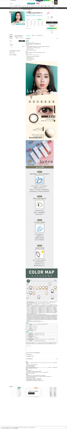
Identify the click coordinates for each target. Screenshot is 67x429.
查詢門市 (34, 0)
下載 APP (31, 0)
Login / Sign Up (31, 393)
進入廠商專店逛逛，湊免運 (52, 28)
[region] (33, 427)
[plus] (56, 20)
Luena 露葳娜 (28, 11)
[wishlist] (31, 14)
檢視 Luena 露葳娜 (12, 54)
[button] (56, 2)
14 (32, 364)
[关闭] (66, 427)
